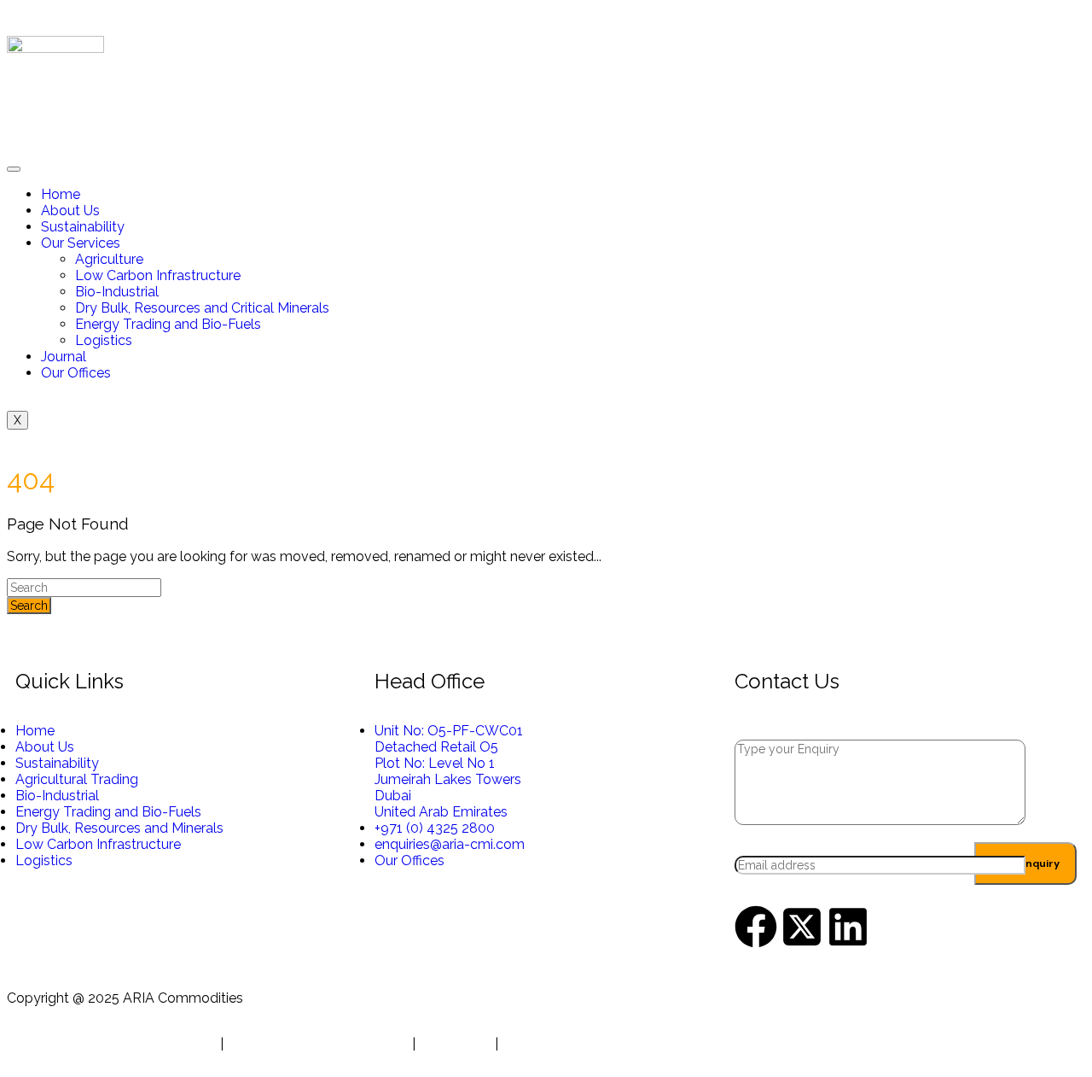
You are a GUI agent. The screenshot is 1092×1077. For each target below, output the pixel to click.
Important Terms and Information (112, 1044)
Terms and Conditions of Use (318, 1044)
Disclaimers (455, 1044)
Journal (63, 356)
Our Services (80, 243)
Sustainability (83, 227)
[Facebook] (756, 926)
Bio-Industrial (117, 292)
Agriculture (109, 259)
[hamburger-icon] (13, 169)
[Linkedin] (848, 926)
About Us (70, 210)
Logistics (103, 340)
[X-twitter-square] (802, 926)
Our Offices (76, 373)
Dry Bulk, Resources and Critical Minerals (202, 308)
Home (60, 194)
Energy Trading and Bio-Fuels (168, 324)
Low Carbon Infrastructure (158, 275)
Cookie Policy (544, 1044)
